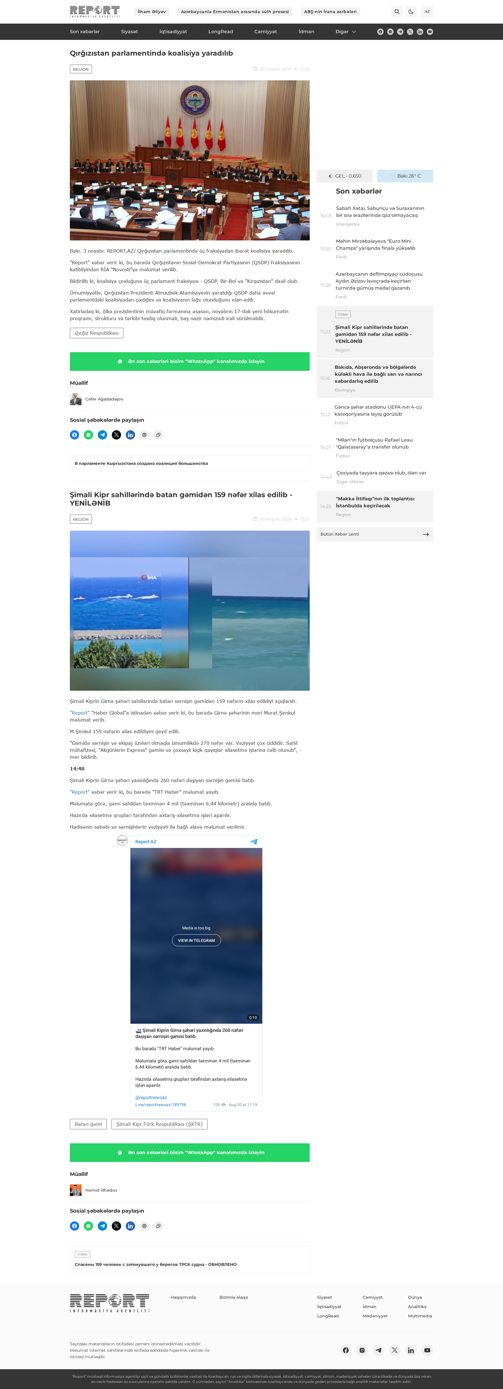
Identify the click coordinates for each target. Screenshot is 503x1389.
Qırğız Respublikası (96, 333)
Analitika (417, 1306)
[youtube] (430, 32)
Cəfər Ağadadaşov (104, 399)
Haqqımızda (183, 1297)
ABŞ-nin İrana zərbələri (330, 11)
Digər (342, 31)
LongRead (328, 1316)
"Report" (80, 712)
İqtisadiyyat (329, 1306)
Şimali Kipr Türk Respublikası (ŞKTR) (159, 1124)
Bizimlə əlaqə (233, 1297)
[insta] (390, 32)
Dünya (415, 1297)
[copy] (158, 435)
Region (81, 69)
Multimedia (420, 1316)
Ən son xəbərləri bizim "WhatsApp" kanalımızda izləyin (196, 361)
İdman (369, 1306)
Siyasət (324, 1297)
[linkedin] (420, 32)
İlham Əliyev (152, 11)
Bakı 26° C (409, 176)
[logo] (95, 11)
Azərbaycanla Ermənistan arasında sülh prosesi (235, 11)
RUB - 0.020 (348, 176)
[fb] (380, 32)
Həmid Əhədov (101, 1190)
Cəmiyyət (373, 1297)
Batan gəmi (88, 1124)
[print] (144, 435)
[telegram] (400, 32)
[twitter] (410, 32)
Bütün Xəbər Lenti (339, 534)
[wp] (88, 435)
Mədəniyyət (375, 1316)
